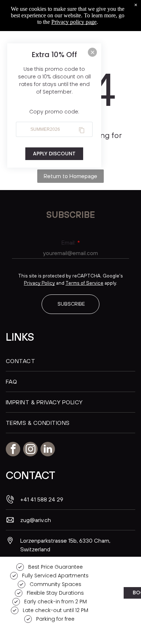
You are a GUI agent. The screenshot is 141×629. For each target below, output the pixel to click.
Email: (68, 242)
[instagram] (30, 450)
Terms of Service (84, 283)
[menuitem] (70, 361)
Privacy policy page (74, 22)
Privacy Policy (39, 283)
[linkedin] (47, 450)
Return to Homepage (70, 176)
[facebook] (13, 450)
